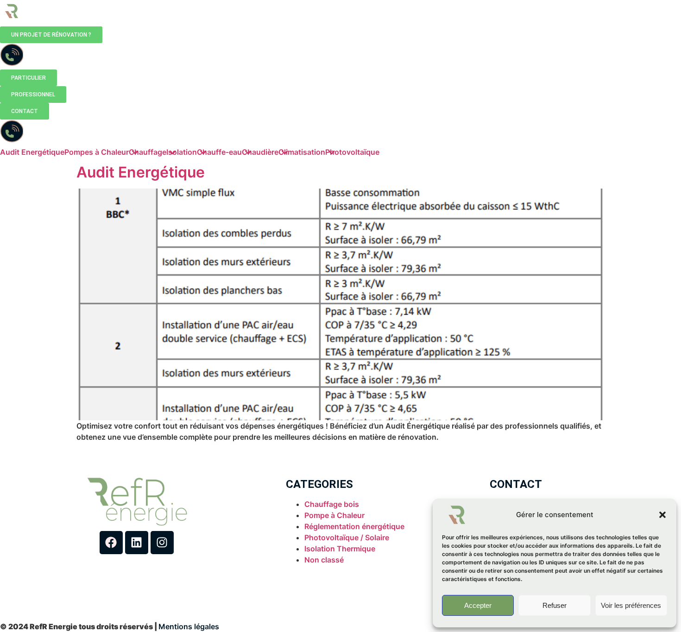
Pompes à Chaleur (96, 152)
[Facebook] (111, 542)
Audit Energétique (32, 152)
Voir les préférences (631, 605)
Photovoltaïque (352, 152)
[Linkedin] (136, 542)
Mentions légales (188, 626)
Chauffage (147, 152)
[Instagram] (162, 542)
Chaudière (260, 152)
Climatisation (301, 152)
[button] (662, 514)
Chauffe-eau (219, 152)
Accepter (478, 605)
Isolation (181, 152)
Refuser (554, 605)
